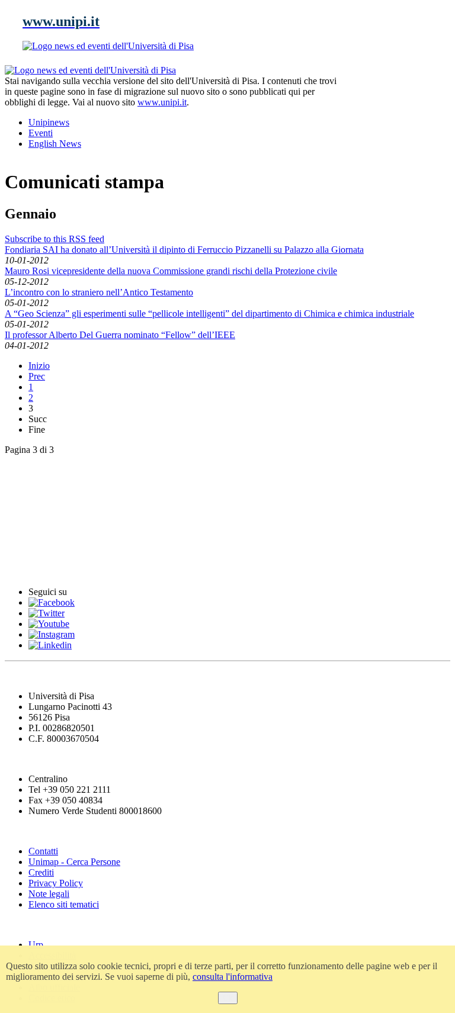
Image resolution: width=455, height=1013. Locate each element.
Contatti (43, 851)
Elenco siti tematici (63, 904)
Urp (35, 945)
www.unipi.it (162, 102)
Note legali (48, 894)
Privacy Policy (55, 883)
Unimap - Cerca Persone (74, 862)
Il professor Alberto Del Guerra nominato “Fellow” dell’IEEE (120, 335)
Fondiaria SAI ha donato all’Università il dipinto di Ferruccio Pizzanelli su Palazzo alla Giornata (184, 250)
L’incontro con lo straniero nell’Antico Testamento (99, 292)
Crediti (41, 872)
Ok (228, 997)
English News (37, 473)
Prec (36, 376)
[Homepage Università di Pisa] (397, 105)
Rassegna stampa (47, 496)
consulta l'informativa (233, 977)
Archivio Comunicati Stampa (76, 545)
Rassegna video (42, 520)
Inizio (39, 366)
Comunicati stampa (52, 568)
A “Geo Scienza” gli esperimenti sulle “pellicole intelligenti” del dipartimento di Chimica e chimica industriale (209, 313)
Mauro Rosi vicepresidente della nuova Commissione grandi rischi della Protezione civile (171, 271)
